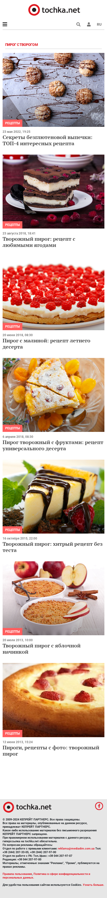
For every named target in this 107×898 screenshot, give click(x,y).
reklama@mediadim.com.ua (76, 848)
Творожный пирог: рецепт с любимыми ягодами (39, 241)
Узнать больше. (93, 885)
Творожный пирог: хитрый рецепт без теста (53, 547)
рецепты (12, 123)
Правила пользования (17, 874)
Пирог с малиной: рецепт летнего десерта (46, 343)
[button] (89, 24)
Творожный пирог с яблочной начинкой (42, 648)
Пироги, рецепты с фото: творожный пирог (51, 750)
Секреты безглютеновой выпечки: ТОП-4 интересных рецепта (47, 140)
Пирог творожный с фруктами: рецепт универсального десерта (53, 445)
